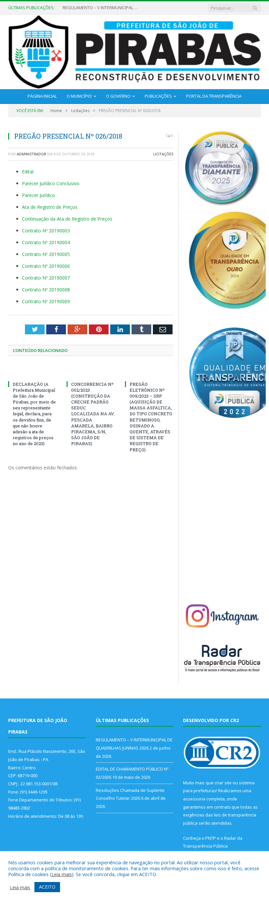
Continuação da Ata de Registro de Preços (67, 219)
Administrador (31, 153)
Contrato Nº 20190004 (46, 242)
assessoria (194, 799)
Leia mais (62, 874)
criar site (223, 783)
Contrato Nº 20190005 (46, 254)
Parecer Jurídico (38, 195)
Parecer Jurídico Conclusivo (50, 183)
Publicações (158, 96)
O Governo (118, 96)
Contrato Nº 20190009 (46, 301)
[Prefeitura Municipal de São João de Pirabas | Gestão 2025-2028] (134, 50)
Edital (27, 171)
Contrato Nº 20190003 (46, 230)
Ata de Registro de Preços (49, 207)
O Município (79, 96)
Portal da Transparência (213, 96)
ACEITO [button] (47, 887)
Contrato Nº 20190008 (46, 289)
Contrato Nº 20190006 (46, 266)
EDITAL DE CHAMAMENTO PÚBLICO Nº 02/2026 (102, 7)
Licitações (163, 153)
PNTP (210, 838)
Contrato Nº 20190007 (46, 278)
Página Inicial (42, 96)
